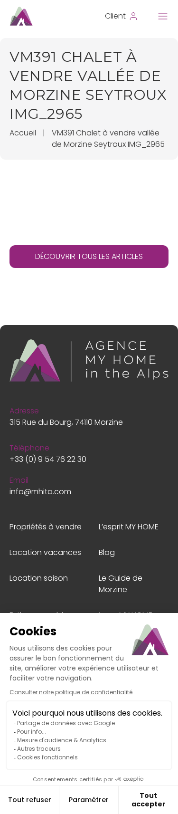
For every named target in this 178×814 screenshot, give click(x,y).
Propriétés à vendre (45, 526)
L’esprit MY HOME (129, 526)
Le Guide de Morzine (120, 584)
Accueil (22, 132)
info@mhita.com (40, 491)
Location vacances (45, 552)
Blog (107, 552)
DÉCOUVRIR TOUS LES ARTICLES (89, 256)
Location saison (38, 578)
